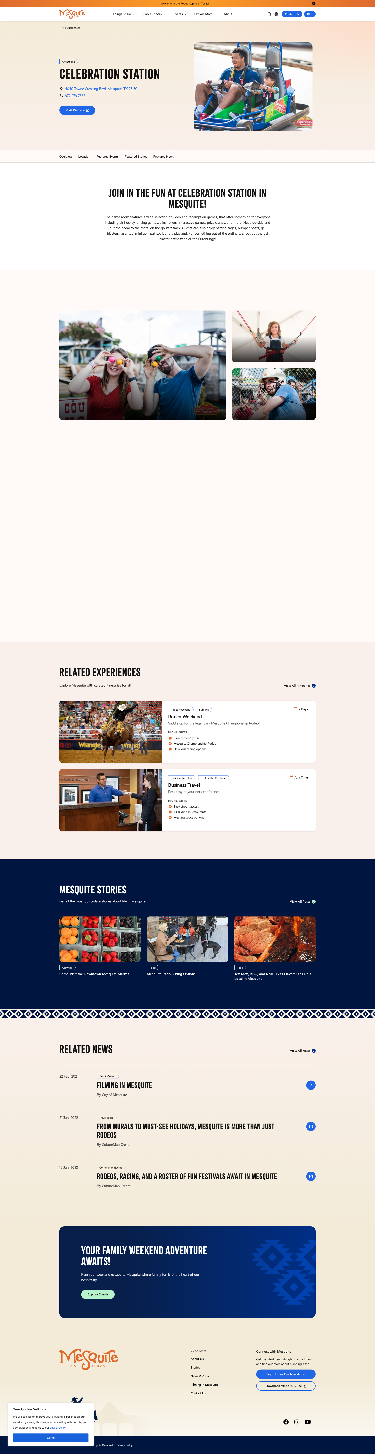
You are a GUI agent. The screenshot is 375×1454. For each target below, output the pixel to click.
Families (204, 709)
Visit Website (75, 110)
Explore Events (98, 1294)
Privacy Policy (124, 1445)
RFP (309, 14)
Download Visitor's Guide (284, 1386)
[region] (51, 1424)
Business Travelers (181, 778)
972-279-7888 (75, 96)
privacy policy (57, 1427)
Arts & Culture (107, 1076)
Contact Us (292, 14)
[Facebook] (286, 1422)
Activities (67, 967)
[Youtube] (308, 1422)
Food (152, 967)
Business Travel (184, 785)
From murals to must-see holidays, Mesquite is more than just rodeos (186, 1131)
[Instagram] (297, 1422)
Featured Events (107, 156)
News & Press (200, 1376)
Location (84, 156)
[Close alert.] (314, 3)
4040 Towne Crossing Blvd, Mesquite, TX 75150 (101, 89)
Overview (65, 156)
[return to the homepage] (89, 1359)
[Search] (269, 14)
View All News (300, 1051)
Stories (195, 1367)
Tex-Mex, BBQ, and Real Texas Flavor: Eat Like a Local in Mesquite (272, 976)
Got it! (51, 1437)
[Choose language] (276, 14)
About (228, 14)
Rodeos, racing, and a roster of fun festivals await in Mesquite (187, 1176)
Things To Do (122, 14)
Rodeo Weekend (180, 709)
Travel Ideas (106, 1117)
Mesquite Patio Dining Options (171, 974)
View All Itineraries (297, 686)
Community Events (110, 1167)
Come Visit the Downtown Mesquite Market (94, 974)
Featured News (163, 156)
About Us (197, 1359)
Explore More (203, 14)
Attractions (68, 61)
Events (178, 14)
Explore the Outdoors (213, 778)
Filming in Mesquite (124, 1085)
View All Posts (300, 901)
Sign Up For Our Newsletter (286, 1374)
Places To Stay (152, 14)
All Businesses (71, 27)
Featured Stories (136, 156)
